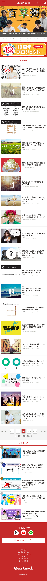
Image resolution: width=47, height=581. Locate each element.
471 (12, 431)
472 (17, 431)
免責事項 (23, 556)
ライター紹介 (23, 559)
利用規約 (23, 550)
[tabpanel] (23, 21)
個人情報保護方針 (23, 552)
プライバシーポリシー (23, 554)
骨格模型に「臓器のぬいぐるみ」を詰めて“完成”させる (17, 33)
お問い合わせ (23, 561)
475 (35, 431)
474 (29, 431)
